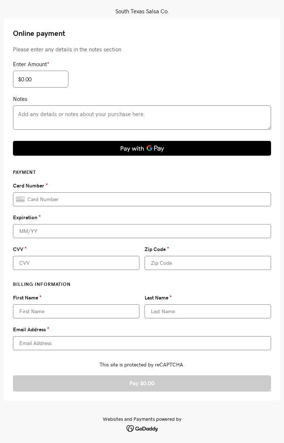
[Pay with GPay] (142, 148)
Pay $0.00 (142, 383)
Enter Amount (31, 64)
